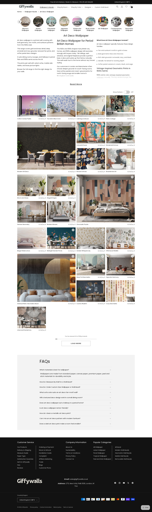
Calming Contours (83, 119)
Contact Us (70, 459)
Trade (41, 462)
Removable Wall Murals (123, 459)
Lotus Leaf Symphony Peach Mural (24, 330)
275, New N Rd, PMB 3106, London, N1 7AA (76, 484)
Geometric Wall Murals (123, 453)
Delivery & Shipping (24, 450)
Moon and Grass (22, 198)
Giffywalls (25, 507)
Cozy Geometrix (111, 304)
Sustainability (70, 450)
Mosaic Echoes (82, 171)
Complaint (43, 456)
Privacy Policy (70, 456)
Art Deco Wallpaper (47, 12)
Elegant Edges (52, 198)
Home (19, 12)
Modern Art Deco (23, 171)
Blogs (41, 465)
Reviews (20, 468)
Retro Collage (110, 119)
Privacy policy (34, 507)
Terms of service (68, 507)
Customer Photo (45, 468)
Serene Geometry (23, 224)
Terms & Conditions (73, 453)
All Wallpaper (98, 447)
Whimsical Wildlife (112, 251)
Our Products (22, 447)
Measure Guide (22, 453)
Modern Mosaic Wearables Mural (53, 224)
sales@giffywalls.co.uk (76, 479)
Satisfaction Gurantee (25, 459)
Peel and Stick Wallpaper (102, 459)
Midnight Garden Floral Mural (54, 251)
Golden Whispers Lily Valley (83, 251)
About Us (69, 447)
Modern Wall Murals (122, 450)
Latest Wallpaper (99, 450)
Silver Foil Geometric (83, 277)
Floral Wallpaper (99, 453)
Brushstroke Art (111, 171)
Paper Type (21, 456)
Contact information (46, 507)
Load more (76, 343)
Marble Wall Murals (121, 456)
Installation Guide (45, 453)
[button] (47, 7)
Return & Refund (45, 450)
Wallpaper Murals (31, 12)
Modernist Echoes (112, 145)
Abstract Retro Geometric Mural (27, 304)
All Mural (118, 447)
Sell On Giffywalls (23, 462)
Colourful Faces (82, 145)
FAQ (18, 465)
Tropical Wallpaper (100, 456)
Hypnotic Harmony (112, 277)
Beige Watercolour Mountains (23, 251)
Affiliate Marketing (45, 459)
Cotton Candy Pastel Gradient (24, 119)
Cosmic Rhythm (82, 304)
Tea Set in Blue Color (54, 119)
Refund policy (57, 507)
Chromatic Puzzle (82, 224)
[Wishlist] (126, 7)
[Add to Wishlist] (43, 97)
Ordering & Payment (46, 447)
